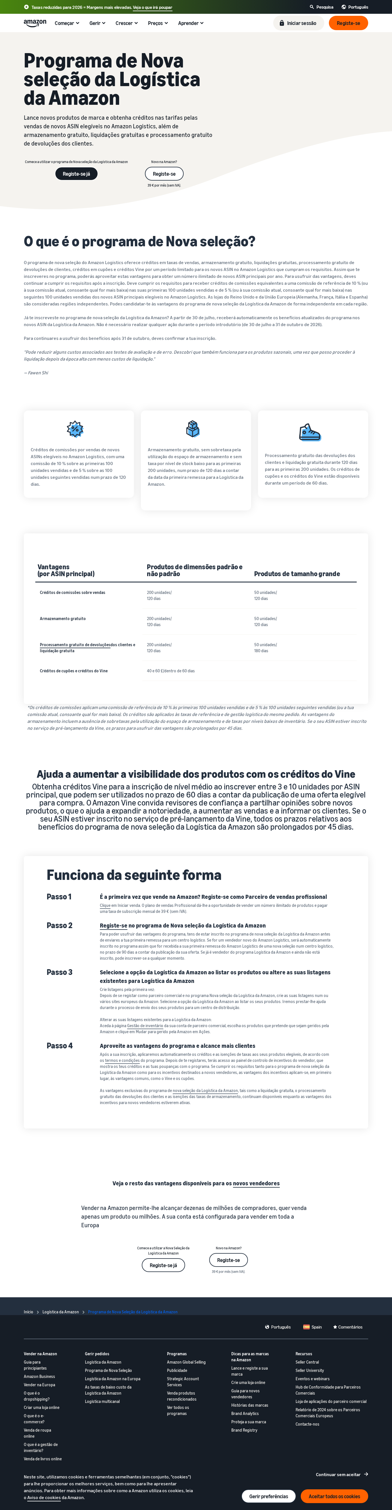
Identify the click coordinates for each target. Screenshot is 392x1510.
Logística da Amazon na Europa (112, 1378)
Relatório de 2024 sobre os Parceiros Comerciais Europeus (328, 1412)
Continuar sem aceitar (338, 1474)
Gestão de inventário (145, 1025)
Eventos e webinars (313, 1378)
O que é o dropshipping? (37, 1396)
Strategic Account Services (183, 1381)
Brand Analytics (245, 1413)
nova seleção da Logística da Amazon (205, 1090)
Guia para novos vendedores (245, 1393)
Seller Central (307, 1362)
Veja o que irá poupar (152, 7)
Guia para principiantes (35, 1365)
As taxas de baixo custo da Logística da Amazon (108, 1390)
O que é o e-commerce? (34, 1418)
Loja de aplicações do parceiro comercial (331, 1401)
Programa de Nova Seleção (108, 1370)
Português (281, 1327)
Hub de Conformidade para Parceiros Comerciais (328, 1390)
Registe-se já (76, 174)
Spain (317, 1327)
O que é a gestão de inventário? (41, 1447)
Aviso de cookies (44, 1497)
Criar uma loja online (41, 1407)
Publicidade (177, 1370)
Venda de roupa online (37, 1433)
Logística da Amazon (103, 1362)
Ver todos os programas (178, 1410)
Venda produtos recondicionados (182, 1396)
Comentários (350, 1327)
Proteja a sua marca (248, 1421)
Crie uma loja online (248, 1382)
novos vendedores (256, 1183)
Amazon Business (39, 1376)
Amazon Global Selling (186, 1362)
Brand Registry (244, 1430)
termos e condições (122, 1060)
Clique (105, 905)
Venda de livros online (43, 1458)
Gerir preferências (268, 1496)
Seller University (310, 1370)
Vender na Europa (39, 1384)
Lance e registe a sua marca (249, 1371)
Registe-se (164, 174)
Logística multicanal (102, 1401)
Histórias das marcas (249, 1405)
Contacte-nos (307, 1424)
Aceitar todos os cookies (334, 1496)
